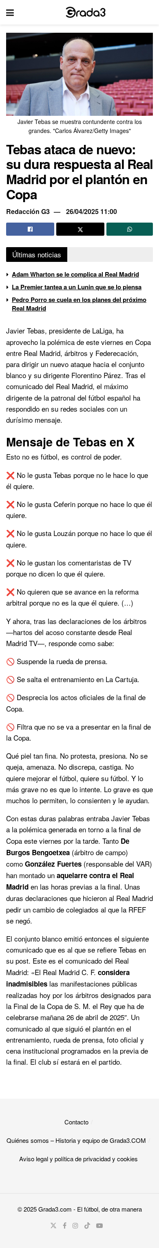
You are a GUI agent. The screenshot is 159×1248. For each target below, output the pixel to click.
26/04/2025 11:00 (91, 211)
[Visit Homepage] (85, 12)
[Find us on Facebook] (64, 1225)
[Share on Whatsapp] (129, 229)
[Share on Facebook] (30, 229)
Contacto (76, 1121)
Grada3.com (55, 1209)
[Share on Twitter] (80, 229)
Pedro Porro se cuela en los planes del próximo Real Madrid (79, 304)
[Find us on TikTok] (87, 1225)
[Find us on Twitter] (53, 1225)
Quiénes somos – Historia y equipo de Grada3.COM (76, 1140)
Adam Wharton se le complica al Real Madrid (75, 274)
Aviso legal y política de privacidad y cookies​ (78, 1158)
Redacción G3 (28, 211)
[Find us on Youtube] (99, 1225)
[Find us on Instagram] (75, 1225)
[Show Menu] (10, 12)
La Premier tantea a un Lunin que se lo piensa (76, 286)
